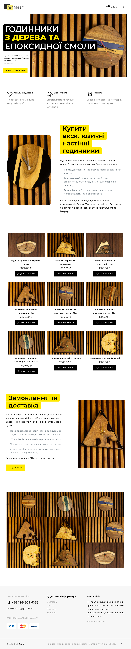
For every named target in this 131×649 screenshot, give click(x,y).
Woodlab (13, 644)
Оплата (50, 605)
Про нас (51, 644)
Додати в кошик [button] (26, 273)
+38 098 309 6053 (25, 602)
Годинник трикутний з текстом (65, 358)
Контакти (52, 612)
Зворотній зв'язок (96, 622)
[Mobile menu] (98, 7)
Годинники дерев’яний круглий (104, 358)
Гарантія (51, 609)
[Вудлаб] (14, 7)
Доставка (52, 602)
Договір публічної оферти (103, 644)
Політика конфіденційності (72, 644)
